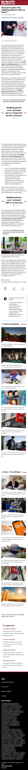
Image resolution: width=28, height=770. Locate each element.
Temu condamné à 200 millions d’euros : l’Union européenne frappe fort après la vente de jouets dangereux (13, 539)
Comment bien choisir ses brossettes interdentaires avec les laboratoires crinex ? (13, 665)
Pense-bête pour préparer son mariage (14, 282)
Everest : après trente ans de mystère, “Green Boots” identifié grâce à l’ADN (13, 387)
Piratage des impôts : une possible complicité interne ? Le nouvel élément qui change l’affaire (13, 633)
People (9, 743)
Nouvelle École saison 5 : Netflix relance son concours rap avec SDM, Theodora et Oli (12, 366)
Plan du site (4, 687)
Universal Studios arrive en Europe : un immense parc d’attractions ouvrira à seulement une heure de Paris (13, 562)
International (18, 737)
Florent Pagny (6, 732)
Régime (22, 753)
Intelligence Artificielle (8, 737)
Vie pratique (6, 280)
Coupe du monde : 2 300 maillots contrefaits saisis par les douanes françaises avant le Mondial (12, 516)
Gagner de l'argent (7, 735)
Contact (3, 696)
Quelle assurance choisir (8, 748)
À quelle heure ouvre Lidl (8, 758)
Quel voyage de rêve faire (9, 750)
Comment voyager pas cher (9, 717)
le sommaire (10, 41)
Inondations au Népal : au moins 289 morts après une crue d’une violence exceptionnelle (12, 644)
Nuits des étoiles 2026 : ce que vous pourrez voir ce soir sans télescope (13, 345)
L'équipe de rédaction (7, 682)
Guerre (15, 735)
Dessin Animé (15, 722)
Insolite (22, 735)
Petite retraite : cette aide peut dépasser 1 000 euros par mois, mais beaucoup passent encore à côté (13, 494)
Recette (16, 753)
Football (14, 732)
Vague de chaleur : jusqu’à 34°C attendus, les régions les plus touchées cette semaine (12, 605)
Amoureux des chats (16, 706)
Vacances (20, 755)
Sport (9, 755)
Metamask (15, 740)
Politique (22, 743)
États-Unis (19, 758)
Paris (4, 743)
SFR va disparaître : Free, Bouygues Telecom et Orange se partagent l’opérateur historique (13, 583)
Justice (8, 740)
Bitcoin (10, 709)
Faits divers (5, 727)
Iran (3, 740)
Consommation (6, 719)
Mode (22, 740)
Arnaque (4, 709)
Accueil (3, 614)
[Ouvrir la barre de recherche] (22, 3)
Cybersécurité (6, 722)
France (20, 732)
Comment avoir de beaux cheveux (11, 714)
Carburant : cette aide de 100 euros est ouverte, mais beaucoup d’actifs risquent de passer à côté (13, 454)
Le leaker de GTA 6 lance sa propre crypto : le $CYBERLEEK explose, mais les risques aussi (13, 655)
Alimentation (5, 706)
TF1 (14, 755)
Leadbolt (3, 768)
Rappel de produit (7, 753)
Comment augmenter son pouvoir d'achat (12, 711)
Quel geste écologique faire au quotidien (12, 745)
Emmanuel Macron (14, 724)
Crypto (14, 719)
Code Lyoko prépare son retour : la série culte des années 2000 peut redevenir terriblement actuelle (12, 409)
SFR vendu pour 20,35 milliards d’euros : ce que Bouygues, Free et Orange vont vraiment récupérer (13, 431)
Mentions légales (6, 691)
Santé (4, 755)
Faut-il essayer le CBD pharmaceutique (12, 730)
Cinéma (17, 709)
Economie (5, 724)
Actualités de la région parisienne (10, 704)
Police (15, 743)
